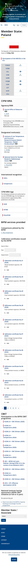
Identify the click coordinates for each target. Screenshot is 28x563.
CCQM (8, 81)
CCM (7, 75)
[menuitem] (3, 529)
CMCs (5, 178)
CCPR (7, 78)
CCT (7, 88)
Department (4, 255)
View (3, 520)
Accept (14, 559)
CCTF (7, 91)
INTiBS (8, 150)
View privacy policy (14, 554)
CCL (7, 72)
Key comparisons (8, 232)
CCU (7, 94)
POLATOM (9, 165)
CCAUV (7, 65)
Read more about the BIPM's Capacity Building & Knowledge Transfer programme (14, 503)
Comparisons (8, 184)
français (24, 25)
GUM (7, 113)
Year (2, 250)
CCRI (7, 84)
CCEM (8, 68)
